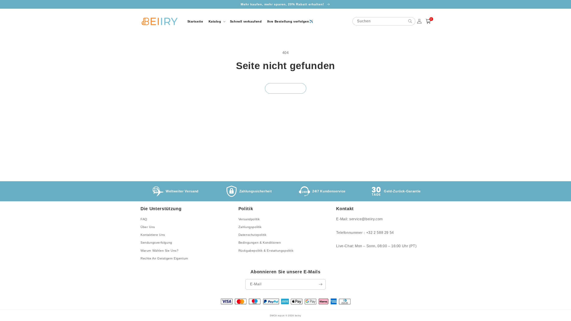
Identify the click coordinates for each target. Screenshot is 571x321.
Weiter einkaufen (286, 88)
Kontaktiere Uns (153, 235)
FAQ (144, 219)
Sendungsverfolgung (156, 242)
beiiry (298, 315)
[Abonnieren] (320, 284)
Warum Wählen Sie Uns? (160, 250)
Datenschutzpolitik (252, 235)
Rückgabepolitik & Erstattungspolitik (266, 250)
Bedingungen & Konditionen (259, 242)
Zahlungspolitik (250, 227)
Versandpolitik (249, 219)
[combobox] (384, 21)
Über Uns (148, 227)
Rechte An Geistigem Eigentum (164, 258)
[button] (216, 21)
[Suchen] (410, 21)
